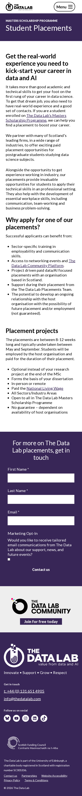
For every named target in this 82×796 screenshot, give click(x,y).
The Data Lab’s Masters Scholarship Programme (36, 117)
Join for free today (41, 621)
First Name (18, 469)
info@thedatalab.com (22, 698)
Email (13, 512)
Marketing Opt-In (23, 533)
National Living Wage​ (45, 388)
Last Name (18, 490)
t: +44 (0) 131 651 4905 (24, 691)
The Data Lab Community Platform (43, 263)
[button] (64, 6)
